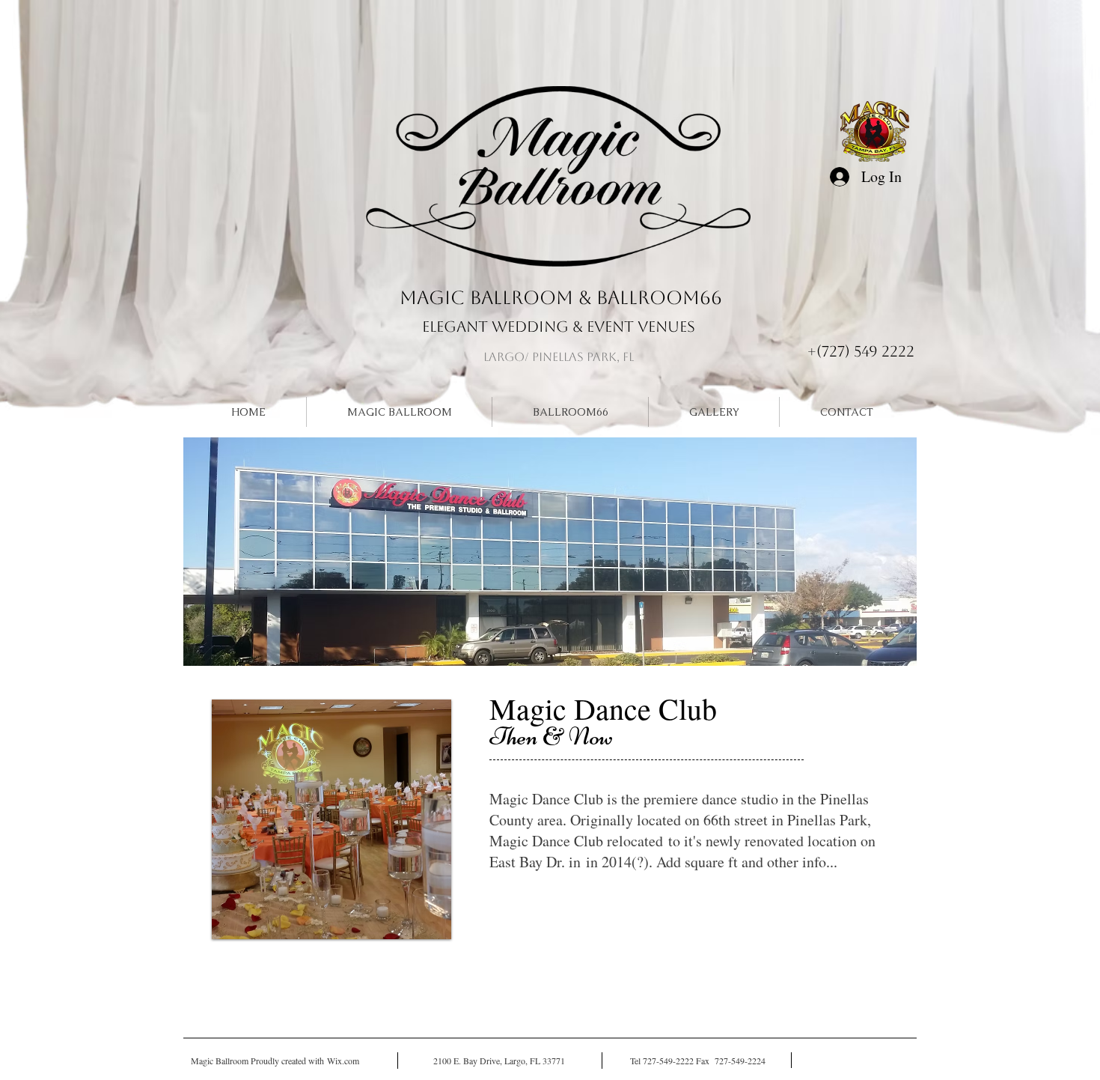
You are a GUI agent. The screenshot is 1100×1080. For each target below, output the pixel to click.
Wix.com (343, 1061)
